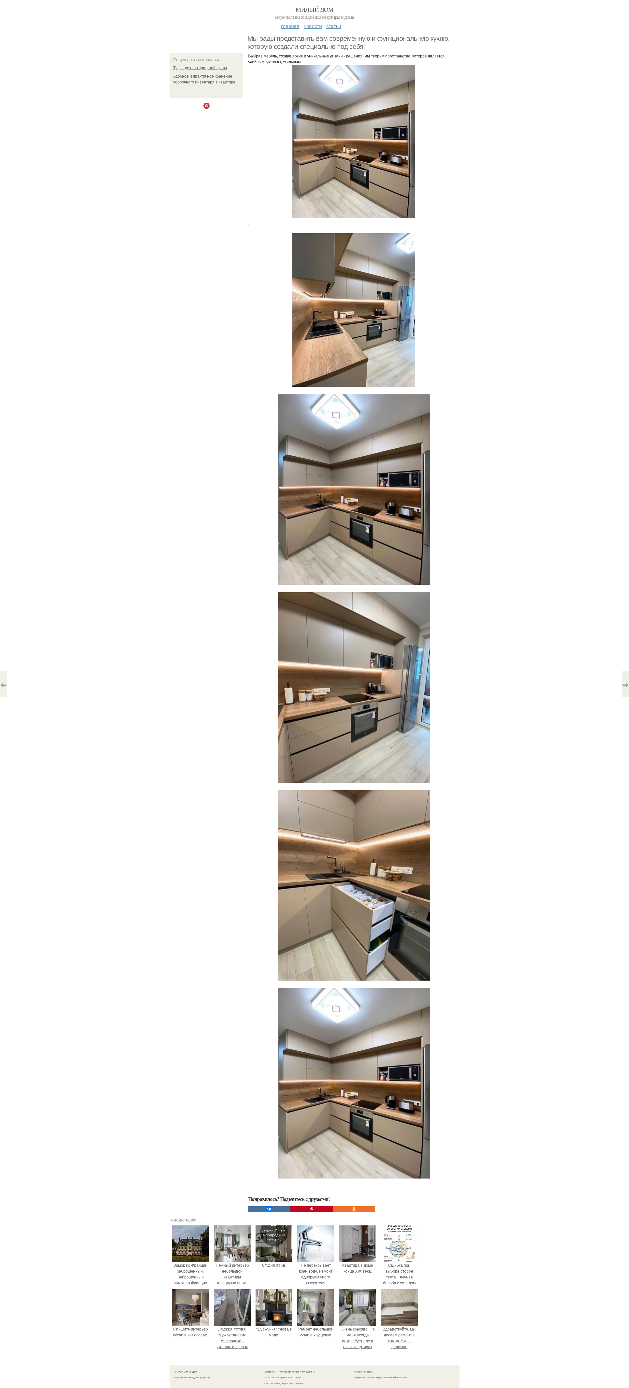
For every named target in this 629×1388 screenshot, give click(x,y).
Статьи (333, 25)
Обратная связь (363, 1371)
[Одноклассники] (354, 1209)
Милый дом (314, 9)
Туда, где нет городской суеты (200, 68)
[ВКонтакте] (269, 1209)
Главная (290, 25)
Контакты (269, 1371)
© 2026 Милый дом (185, 1371)
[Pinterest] (311, 1209)
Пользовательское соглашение (296, 1371)
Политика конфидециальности (282, 1377)
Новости (313, 25)
